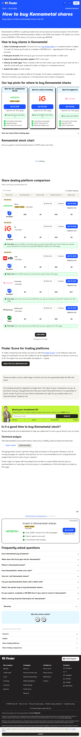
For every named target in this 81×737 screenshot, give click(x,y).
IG (15, 227)
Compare (61, 203)
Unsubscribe (55, 420)
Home (4, 8)
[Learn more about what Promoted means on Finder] (77, 521)
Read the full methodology (16, 364)
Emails (34, 420)
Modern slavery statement (53, 704)
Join (76, 3)
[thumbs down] (43, 619)
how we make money (65, 717)
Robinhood (18, 308)
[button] (67, 416)
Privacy (75, 420)
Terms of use (23, 704)
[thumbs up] (37, 619)
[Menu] (3, 3)
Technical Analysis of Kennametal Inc (36, 516)
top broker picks (48, 47)
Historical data (24, 445)
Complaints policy (69, 704)
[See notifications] (69, 3)
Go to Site (14, 106)
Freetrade (17, 281)
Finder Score (49, 353)
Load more (40, 334)
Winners (14, 420)
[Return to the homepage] (11, 3)
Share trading (13, 8)
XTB (15, 257)
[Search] (64, 3)
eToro (16, 204)
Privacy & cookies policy (36, 704)
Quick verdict (11, 445)
